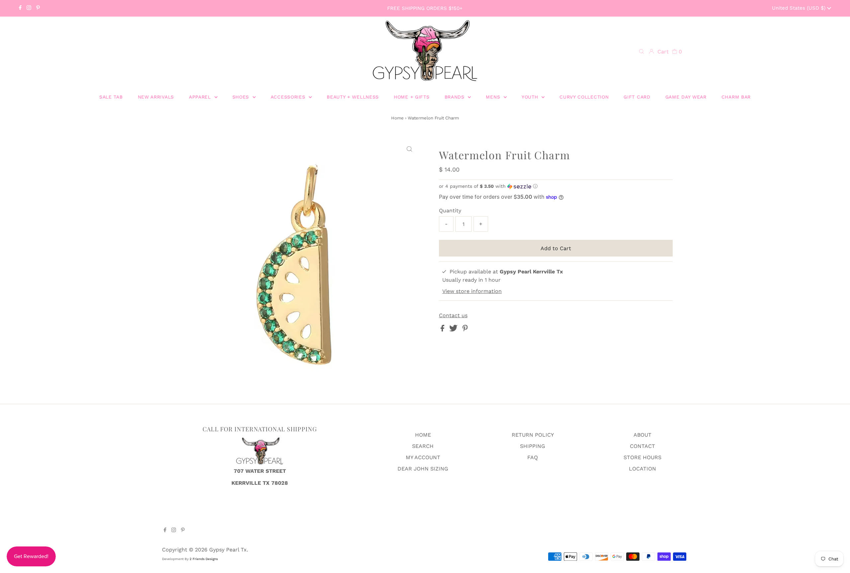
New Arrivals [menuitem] (156, 97)
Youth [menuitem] (531, 97)
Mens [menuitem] (494, 97)
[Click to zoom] (409, 149)
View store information (472, 291)
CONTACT (642, 446)
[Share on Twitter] (454, 329)
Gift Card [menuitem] (637, 97)
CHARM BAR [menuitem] (736, 97)
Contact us (453, 315)
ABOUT (642, 435)
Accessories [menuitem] (289, 97)
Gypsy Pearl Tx (228, 549)
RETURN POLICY (533, 435)
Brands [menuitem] (456, 97)
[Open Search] (641, 52)
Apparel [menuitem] (201, 97)
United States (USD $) (799, 8)
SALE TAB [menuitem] (111, 97)
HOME (423, 435)
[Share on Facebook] (443, 329)
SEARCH (423, 446)
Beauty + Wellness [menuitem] (353, 97)
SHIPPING (532, 446)
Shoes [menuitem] (241, 97)
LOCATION (642, 469)
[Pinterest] (38, 8)
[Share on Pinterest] (465, 329)
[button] (556, 186)
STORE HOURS (642, 457)
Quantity (450, 210)
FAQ (532, 457)
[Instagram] (29, 8)
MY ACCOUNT (423, 457)
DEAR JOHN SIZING (422, 469)
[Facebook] (20, 8)
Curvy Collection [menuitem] (584, 97)
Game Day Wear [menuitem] (686, 97)
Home (397, 117)
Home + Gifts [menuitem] (411, 97)
